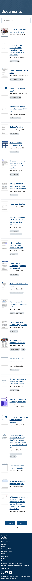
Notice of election (16, 127)
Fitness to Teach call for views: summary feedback (19, 419)
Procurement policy (17, 204)
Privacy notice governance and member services (16, 245)
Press (3, 558)
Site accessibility (6, 549)
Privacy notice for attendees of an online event (18, 304)
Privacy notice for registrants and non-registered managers (18, 186)
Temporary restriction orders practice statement (18, 361)
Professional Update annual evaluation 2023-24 (19, 109)
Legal (3, 546)
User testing (5, 568)
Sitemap (3, 554)
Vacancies (4, 561)
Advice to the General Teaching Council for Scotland (18, 401)
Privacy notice (5, 542)
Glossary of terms (6, 551)
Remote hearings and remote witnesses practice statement (18, 381)
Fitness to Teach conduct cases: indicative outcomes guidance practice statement (17, 50)
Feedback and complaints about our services (15, 565)
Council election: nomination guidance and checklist (18, 265)
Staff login (4, 556)
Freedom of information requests (11, 563)
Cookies (3, 544)
